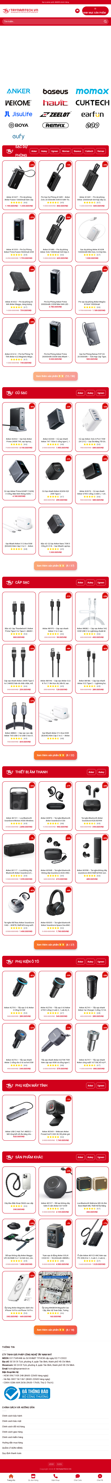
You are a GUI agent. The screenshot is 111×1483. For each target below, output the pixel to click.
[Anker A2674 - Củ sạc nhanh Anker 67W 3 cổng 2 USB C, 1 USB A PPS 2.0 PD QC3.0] (92, 471)
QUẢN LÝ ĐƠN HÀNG (12, 1448)
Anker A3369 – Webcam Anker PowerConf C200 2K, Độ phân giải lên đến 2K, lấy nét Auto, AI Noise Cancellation (55, 1132)
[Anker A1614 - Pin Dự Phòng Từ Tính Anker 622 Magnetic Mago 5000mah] (19, 334)
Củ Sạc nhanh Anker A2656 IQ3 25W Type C (55, 492)
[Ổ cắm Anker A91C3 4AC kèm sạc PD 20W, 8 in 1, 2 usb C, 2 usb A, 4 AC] (92, 1235)
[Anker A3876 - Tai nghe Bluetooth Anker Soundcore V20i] (55, 798)
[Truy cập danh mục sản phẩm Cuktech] (92, 103)
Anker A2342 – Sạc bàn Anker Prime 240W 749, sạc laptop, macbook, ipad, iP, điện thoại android (19, 440)
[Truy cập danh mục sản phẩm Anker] (18, 91)
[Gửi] (105, 21)
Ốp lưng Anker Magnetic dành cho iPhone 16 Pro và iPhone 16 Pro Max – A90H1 (19, 1309)
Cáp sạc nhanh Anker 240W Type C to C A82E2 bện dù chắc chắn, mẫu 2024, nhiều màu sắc (19, 682)
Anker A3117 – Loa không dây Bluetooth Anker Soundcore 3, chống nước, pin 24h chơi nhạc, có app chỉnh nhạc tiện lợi (18, 871)
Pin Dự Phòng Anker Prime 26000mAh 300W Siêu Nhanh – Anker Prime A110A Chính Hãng (55, 355)
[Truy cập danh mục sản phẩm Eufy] (18, 137)
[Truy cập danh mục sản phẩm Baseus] (55, 91)
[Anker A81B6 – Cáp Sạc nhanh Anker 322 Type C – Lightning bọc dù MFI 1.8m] (92, 660)
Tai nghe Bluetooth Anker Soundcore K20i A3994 (92, 819)
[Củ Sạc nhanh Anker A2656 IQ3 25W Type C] (55, 471)
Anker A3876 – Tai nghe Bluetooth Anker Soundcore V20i (55, 819)
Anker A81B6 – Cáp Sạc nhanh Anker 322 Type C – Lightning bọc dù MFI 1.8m (92, 682)
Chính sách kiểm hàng (12, 1437)
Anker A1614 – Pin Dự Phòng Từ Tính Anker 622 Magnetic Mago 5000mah (19, 355)
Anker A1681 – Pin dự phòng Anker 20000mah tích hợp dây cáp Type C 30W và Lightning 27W (92, 198)
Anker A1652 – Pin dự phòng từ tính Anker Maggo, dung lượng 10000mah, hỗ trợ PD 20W (19, 303)
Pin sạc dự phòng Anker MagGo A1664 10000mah (92, 303)
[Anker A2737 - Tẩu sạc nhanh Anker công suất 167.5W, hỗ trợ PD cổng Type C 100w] (92, 1039)
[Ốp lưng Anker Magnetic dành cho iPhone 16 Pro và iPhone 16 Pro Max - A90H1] (19, 1287)
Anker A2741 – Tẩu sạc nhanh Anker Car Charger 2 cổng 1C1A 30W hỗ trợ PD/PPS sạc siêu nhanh (92, 1009)
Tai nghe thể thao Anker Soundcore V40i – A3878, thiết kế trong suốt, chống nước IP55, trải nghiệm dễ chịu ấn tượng (19, 924)
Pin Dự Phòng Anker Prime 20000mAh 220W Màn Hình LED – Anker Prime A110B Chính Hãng (55, 303)
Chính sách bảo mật (11, 1421)
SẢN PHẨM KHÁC (29, 1157)
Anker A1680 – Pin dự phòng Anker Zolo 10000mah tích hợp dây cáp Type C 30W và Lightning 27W (55, 250)
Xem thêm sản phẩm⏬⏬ (55, 376)
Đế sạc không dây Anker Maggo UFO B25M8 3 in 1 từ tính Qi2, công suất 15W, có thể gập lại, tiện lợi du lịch (19, 1256)
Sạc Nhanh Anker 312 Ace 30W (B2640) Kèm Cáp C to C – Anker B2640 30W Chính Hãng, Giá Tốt (19, 545)
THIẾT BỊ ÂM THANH (31, 772)
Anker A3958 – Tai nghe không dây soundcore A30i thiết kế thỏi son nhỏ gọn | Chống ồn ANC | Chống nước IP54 (92, 871)
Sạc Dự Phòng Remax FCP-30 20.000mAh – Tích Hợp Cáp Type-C (92, 355)
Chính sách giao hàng (12, 1432)
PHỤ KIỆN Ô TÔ (27, 962)
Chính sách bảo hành (12, 1416)
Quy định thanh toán (11, 1453)
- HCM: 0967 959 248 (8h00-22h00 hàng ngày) (25, 1375)
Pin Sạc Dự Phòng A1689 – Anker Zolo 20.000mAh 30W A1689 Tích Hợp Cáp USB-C (55, 198)
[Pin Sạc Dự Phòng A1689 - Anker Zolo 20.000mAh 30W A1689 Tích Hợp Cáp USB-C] (55, 177)
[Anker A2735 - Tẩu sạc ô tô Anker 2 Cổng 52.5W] (19, 987)
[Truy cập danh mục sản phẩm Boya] (18, 125)
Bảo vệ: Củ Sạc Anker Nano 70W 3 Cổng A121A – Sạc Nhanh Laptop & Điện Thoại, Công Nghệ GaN (55, 545)
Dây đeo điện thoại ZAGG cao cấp (19, 1203)
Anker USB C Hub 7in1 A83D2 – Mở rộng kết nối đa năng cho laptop (19, 1132)
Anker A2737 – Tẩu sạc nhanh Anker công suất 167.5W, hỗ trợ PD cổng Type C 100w (92, 1061)
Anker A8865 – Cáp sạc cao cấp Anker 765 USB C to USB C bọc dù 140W (19, 734)
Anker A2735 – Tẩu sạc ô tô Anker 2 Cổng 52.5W (19, 1008)
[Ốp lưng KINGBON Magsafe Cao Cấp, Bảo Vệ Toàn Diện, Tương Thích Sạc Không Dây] (55, 1287)
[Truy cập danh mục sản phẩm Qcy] (92, 125)
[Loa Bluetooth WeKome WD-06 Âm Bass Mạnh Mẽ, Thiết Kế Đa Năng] (92, 1183)
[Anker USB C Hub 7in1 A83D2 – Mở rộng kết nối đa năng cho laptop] (19, 1111)
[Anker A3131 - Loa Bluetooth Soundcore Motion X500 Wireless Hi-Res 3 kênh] (19, 798)
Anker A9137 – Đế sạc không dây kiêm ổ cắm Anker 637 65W (55, 1204)
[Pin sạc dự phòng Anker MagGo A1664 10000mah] (92, 281)
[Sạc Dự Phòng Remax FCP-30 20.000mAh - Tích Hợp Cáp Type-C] (92, 334)
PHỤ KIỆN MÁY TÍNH (31, 1085)
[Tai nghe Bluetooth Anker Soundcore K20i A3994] (92, 798)
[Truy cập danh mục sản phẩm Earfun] (92, 114)
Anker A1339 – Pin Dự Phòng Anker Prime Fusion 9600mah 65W (19, 250)
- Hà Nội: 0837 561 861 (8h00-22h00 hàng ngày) (26, 1379)
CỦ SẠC (21, 393)
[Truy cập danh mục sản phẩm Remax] (55, 125)
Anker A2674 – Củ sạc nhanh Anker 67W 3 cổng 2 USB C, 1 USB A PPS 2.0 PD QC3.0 (92, 492)
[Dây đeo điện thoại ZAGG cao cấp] (19, 1183)
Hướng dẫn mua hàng (12, 1442)
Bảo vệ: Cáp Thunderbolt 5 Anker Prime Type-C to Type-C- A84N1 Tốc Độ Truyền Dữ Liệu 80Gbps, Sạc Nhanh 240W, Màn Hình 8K (19, 629)
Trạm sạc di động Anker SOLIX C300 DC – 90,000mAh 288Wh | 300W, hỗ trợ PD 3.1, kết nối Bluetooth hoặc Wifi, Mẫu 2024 (55, 1256)
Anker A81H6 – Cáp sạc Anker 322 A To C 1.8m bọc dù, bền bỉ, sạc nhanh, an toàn (55, 682)
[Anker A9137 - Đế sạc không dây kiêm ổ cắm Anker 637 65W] (55, 1183)
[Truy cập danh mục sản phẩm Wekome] (18, 103)
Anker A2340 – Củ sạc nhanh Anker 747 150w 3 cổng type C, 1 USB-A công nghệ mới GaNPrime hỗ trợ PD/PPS (55, 440)
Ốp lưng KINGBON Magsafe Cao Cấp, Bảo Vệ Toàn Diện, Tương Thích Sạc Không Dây (55, 1309)
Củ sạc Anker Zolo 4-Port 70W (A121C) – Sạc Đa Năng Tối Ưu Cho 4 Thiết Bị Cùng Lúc (92, 440)
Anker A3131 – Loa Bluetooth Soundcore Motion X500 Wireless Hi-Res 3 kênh (18, 819)
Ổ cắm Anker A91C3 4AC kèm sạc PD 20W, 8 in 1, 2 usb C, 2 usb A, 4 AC (92, 1256)
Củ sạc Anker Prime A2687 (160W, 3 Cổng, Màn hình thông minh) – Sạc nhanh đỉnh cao (19, 492)
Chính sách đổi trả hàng (13, 1426)
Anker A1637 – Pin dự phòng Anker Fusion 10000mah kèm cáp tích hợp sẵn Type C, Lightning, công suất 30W (19, 198)
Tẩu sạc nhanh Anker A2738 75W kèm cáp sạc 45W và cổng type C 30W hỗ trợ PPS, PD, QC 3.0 (55, 1061)
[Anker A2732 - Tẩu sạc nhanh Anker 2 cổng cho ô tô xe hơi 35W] (19, 1039)
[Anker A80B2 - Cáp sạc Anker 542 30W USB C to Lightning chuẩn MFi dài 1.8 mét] (92, 608)
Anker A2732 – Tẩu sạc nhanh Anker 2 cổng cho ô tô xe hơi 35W (18, 1061)
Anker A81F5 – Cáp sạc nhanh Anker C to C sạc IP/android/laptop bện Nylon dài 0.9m (55, 629)
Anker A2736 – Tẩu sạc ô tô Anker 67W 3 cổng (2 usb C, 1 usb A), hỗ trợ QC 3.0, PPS (55, 1009)
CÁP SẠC (22, 582)
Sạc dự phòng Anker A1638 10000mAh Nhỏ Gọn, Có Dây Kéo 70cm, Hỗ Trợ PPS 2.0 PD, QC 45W (92, 250)
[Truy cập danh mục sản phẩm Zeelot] (55, 114)
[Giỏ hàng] (77, 11)
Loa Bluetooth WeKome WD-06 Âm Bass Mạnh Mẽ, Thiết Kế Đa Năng (92, 1204)
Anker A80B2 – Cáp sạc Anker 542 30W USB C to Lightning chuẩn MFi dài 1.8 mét (92, 629)
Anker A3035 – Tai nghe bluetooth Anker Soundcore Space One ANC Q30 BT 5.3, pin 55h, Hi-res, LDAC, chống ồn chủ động (55, 924)
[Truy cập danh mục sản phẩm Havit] (55, 103)
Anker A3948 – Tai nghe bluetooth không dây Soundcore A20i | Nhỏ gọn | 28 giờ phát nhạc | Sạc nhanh (55, 871)
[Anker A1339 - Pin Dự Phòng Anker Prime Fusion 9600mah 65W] (19, 229)
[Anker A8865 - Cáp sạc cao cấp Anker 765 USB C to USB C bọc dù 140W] (19, 713)
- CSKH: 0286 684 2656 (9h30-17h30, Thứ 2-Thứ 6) (27, 1382)
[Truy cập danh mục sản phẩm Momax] (92, 91)
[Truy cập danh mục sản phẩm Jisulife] (18, 114)
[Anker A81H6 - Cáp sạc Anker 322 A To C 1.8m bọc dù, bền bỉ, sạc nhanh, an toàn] (55, 660)
